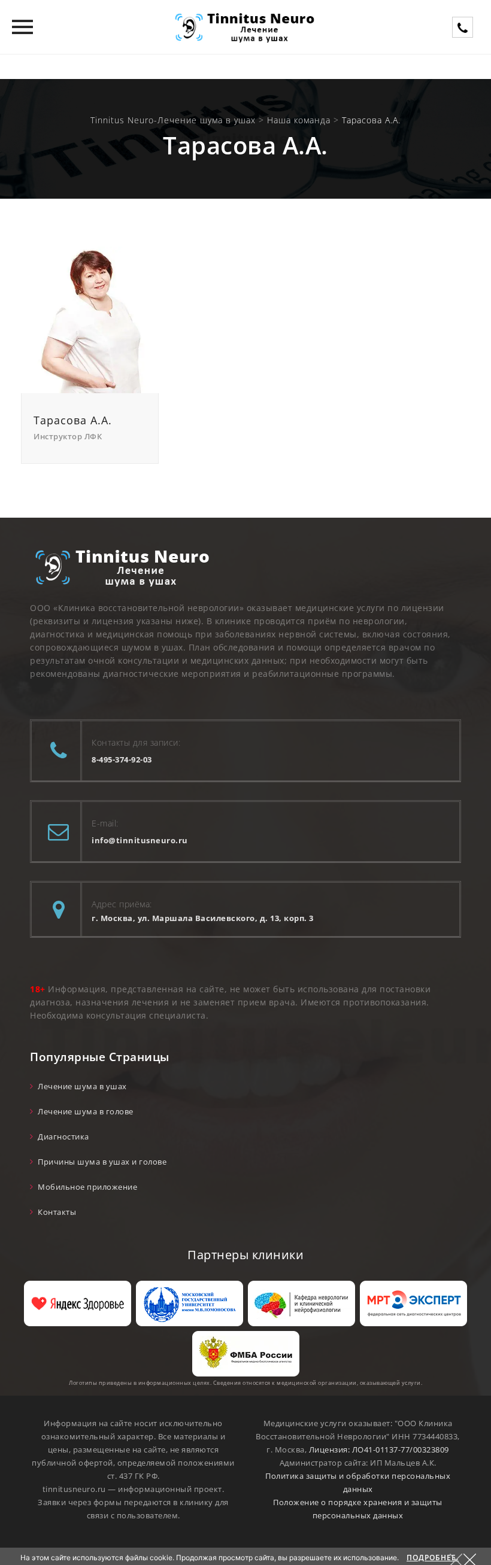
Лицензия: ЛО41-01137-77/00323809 (379, 1449)
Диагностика (63, 1136)
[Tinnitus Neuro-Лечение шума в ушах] (245, 27)
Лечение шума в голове (86, 1111)
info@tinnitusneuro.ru (140, 840)
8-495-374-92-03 (122, 759)
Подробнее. (433, 1557)
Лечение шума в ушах (82, 1086)
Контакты (57, 1212)
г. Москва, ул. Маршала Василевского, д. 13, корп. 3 (203, 918)
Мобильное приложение (87, 1186)
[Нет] (476, 1558)
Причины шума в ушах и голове (102, 1161)
